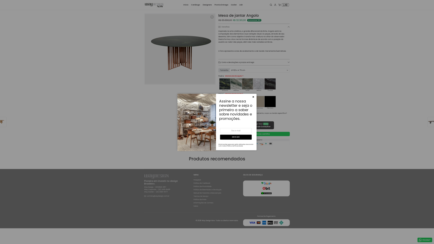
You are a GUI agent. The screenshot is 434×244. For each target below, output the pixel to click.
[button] (236, 137)
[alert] (217, 122)
